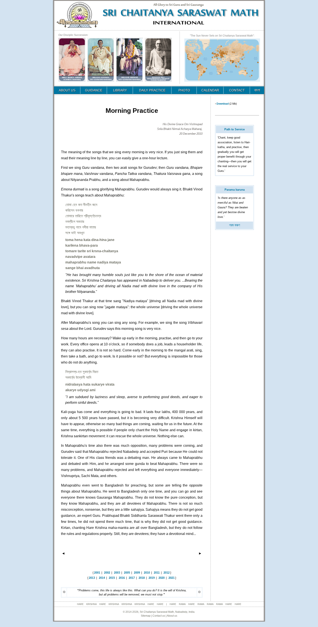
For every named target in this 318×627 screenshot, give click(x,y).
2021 (172, 577)
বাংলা (257, 90)
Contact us (159, 615)
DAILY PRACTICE (152, 90)
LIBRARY (120, 90)
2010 (147, 572)
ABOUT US (67, 90)
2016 (122, 577)
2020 (162, 577)
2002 (107, 572)
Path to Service (234, 129)
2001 (97, 572)
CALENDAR (210, 90)
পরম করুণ (234, 225)
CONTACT (237, 90)
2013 (92, 577)
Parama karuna (235, 189)
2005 (127, 572)
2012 (167, 572)
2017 (132, 577)
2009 (137, 572)
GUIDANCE (93, 90)
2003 (117, 572)
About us (172, 615)
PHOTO (184, 90)
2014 (102, 577)
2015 (112, 577)
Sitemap (146, 615)
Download (223, 103)
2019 (152, 577)
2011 (157, 572)
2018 (142, 577)
